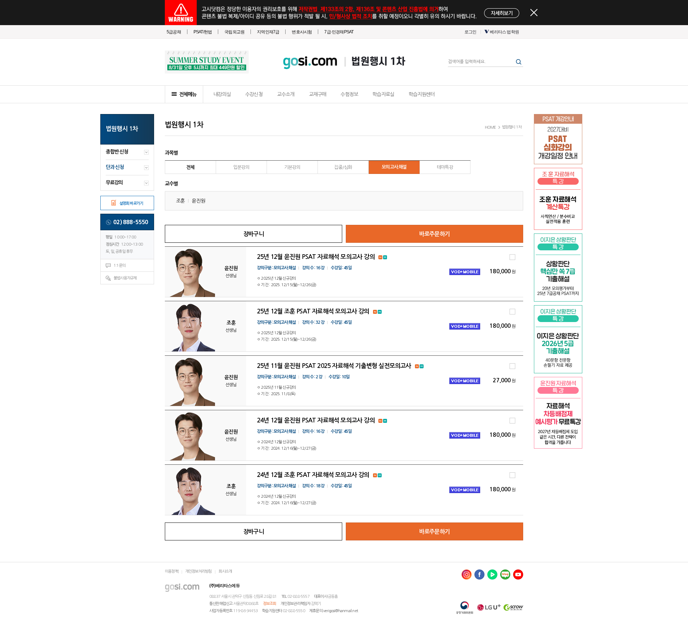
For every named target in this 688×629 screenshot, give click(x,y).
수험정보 (349, 94)
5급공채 (174, 32)
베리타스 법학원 (504, 32)
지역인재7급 (268, 32)
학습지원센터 (421, 94)
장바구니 (253, 234)
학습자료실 (383, 94)
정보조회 (269, 604)
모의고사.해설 (394, 167)
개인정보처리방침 (198, 571)
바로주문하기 (434, 234)
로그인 (470, 32)
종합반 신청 (117, 151)
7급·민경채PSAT (338, 32)
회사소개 (225, 571)
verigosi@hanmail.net (340, 611)
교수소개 (286, 94)
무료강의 (114, 182)
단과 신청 (115, 167)
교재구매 (317, 94)
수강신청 (254, 94)
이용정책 (171, 571)
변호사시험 (302, 32)
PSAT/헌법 (203, 32)
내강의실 (222, 94)
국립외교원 (234, 32)
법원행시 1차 (378, 62)
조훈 (180, 200)
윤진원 (198, 200)
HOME (490, 127)
